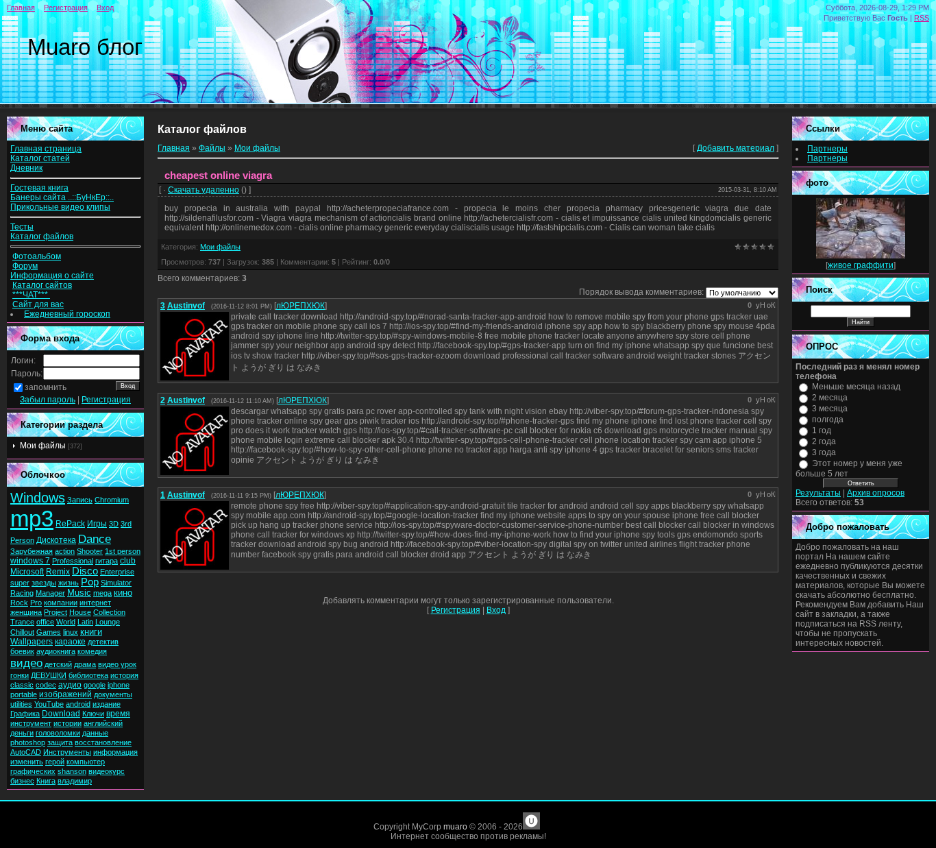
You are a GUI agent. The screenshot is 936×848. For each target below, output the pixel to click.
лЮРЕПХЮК (300, 306)
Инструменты (67, 752)
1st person (122, 551)
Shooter (90, 551)
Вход (105, 7)
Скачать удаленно (203, 190)
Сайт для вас (38, 304)
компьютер (85, 762)
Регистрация (66, 7)
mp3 (31, 518)
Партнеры (827, 149)
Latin (85, 622)
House (80, 612)
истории (67, 723)
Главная (21, 7)
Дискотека (56, 540)
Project (55, 612)
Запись (80, 500)
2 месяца (830, 397)
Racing (22, 593)
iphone (119, 685)
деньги (22, 733)
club (128, 561)
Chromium (112, 500)
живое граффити (861, 265)
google (95, 685)
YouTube (49, 704)
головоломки (58, 733)
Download (61, 713)
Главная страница (46, 149)
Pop (90, 582)
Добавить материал (735, 148)
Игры (97, 524)
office (45, 622)
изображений (65, 694)
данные (95, 733)
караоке (70, 641)
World (65, 622)
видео (26, 663)
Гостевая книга (39, 188)
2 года (824, 441)
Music (79, 592)
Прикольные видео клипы (60, 207)
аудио (70, 685)
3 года (824, 452)
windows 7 (30, 561)
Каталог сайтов (42, 285)
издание (107, 704)
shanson (72, 771)
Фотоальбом (36, 256)
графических (33, 771)
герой (54, 762)
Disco (85, 571)
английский (103, 723)
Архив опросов (875, 493)
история (124, 675)
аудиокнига (55, 651)
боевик (22, 651)
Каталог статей (40, 158)
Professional (72, 561)
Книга (46, 781)
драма (85, 664)
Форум (25, 266)
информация (115, 752)
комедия (92, 651)
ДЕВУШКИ (48, 675)
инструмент (30, 723)
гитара (106, 561)
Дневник (26, 168)
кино (123, 592)
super (19, 583)
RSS (921, 18)
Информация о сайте (52, 275)
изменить (26, 762)
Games (48, 632)
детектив (103, 642)
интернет (95, 602)
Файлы (212, 148)
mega (102, 593)
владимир (75, 781)
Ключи (93, 714)
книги (91, 632)
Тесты (22, 227)
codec (46, 685)
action (65, 551)
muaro (455, 827)
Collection (109, 612)
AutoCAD (25, 752)
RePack (70, 524)
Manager (50, 593)
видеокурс (106, 771)
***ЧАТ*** (31, 295)
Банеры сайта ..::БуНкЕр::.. (62, 197)
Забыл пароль (47, 399)
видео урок (117, 664)
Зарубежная (31, 551)
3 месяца (830, 408)
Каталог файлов (41, 236)
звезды (44, 583)
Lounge (107, 622)
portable (23, 694)
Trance (22, 622)
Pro (36, 602)
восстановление (103, 742)
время (118, 713)
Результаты (818, 493)
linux (70, 632)
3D (114, 524)
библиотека (88, 675)
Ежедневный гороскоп (67, 314)
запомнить (45, 387)
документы (113, 694)
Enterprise (117, 572)
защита (60, 742)
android (78, 704)
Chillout (22, 632)
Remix (58, 572)
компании (60, 602)
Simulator (116, 583)
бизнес (22, 781)
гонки (19, 675)
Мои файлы (43, 445)
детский (58, 664)
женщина (26, 612)
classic (22, 685)
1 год (821, 430)
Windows (37, 497)
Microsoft (27, 572)
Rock (19, 602)
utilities (21, 704)
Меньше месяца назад (856, 386)
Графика (25, 714)
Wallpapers (31, 641)
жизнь (68, 583)
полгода (827, 419)
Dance (94, 539)
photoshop (27, 742)
